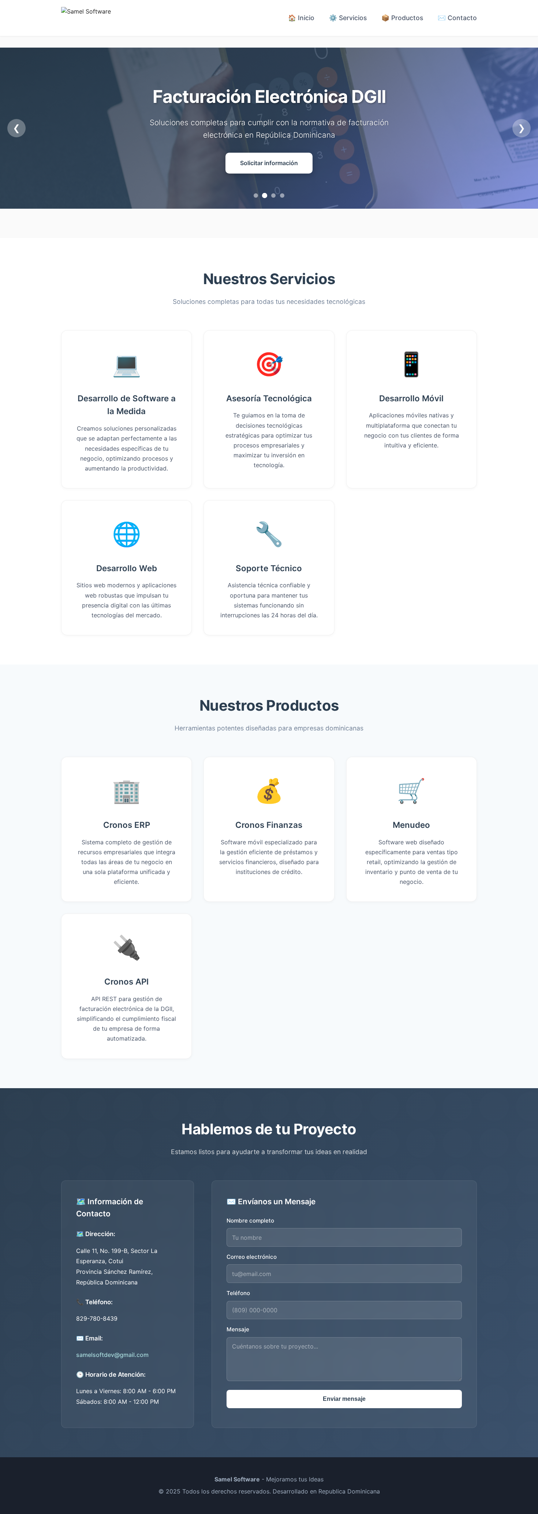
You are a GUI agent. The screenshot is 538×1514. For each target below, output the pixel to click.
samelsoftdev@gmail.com (112, 1354)
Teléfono (238, 1293)
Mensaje (238, 1329)
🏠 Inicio (301, 18)
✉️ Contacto (457, 18)
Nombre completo (250, 1220)
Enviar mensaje (344, 1399)
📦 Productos (402, 18)
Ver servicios (269, 163)
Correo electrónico (252, 1256)
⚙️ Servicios (348, 18)
